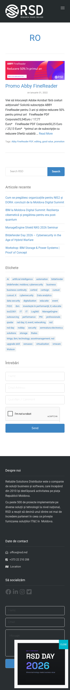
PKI (41, 317)
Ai (8, 279)
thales (34, 333)
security (32, 327)
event (55, 300)
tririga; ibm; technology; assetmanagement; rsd (30, 338)
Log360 (35, 311)
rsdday (21, 327)
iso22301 (11, 311)
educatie (44, 300)
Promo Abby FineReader (31, 86)
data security (13, 300)
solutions (11, 333)
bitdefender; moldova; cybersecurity (25, 284)
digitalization (30, 300)
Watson (11, 349)
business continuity (17, 290)
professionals (53, 317)
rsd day (10, 327)
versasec (28, 344)
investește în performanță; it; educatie (42, 306)
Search (56, 171)
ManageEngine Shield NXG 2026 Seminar (31, 227)
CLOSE (63, 644)
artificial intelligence (22, 279)
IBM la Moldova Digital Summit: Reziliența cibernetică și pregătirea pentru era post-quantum (32, 214)
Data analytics (44, 295)
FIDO (9, 306)
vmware (57, 344)
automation (42, 279)
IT (21, 311)
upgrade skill (13, 344)
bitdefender (57, 279)
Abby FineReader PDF (22, 141)
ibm (17, 306)
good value (47, 141)
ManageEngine (49, 311)
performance (29, 317)
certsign (45, 290)
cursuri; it (11, 295)
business (51, 284)
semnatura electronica (51, 327)
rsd (50, 322)
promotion (59, 141)
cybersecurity (26, 295)
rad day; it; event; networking (31, 322)
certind (33, 290)
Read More (46, 133)
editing (37, 141)
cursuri (56, 290)
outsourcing (13, 317)
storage (23, 333)
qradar (10, 322)
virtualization (42, 344)
